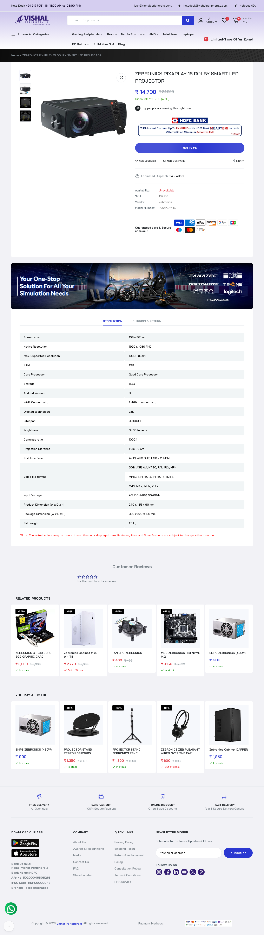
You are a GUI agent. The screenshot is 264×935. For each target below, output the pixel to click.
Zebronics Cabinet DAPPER (228, 749)
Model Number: (145, 208)
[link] (132, 286)
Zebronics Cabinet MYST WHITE (81, 654)
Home (15, 55)
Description (112, 321)
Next (253, 641)
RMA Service (122, 882)
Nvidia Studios (132, 34)
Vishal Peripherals (69, 923)
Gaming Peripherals (86, 34)
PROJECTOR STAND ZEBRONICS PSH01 (126, 751)
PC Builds (79, 44)
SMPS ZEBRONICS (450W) (227, 653)
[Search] (188, 20)
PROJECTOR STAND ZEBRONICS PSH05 (78, 751)
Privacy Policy (123, 842)
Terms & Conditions (127, 875)
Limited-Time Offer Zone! (232, 39)
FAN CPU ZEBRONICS (127, 653)
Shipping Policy (124, 849)
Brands (112, 34)
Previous (11, 641)
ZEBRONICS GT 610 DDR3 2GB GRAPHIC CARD (33, 654)
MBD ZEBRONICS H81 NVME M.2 (180, 654)
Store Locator (82, 875)
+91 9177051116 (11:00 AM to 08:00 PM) (53, 5)
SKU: (138, 196)
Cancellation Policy (127, 868)
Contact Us (81, 862)
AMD (153, 34)
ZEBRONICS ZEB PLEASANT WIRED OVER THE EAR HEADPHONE (180, 751)
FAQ (76, 868)
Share (240, 161)
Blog (121, 44)
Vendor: (140, 202)
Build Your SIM (103, 44)
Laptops (188, 34)
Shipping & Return (146, 321)
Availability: (142, 190)
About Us (79, 842)
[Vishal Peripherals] (32, 20)
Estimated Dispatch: (155, 176)
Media (77, 855)
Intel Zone (170, 34)
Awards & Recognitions (88, 849)
